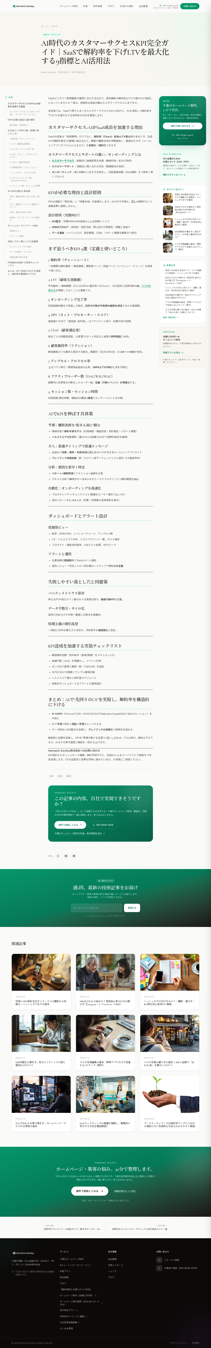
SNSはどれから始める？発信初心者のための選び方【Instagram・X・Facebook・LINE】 (183, 280)
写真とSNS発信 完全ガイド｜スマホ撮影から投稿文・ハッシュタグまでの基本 (183, 271)
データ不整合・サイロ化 (21, 252)
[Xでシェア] (58, 856)
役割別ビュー (16, 231)
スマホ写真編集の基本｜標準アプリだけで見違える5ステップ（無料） (183, 303)
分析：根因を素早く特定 (21, 212)
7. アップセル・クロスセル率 (23, 173)
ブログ (111, 6)
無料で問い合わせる (180, 126)
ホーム (44, 26)
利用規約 (195, 1343)
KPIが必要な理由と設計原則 (21, 119)
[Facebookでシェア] (66, 856)
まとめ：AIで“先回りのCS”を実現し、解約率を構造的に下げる (24, 272)
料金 (85, 6)
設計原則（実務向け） (20, 125)
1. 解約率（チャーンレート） (22, 139)
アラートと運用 (17, 236)
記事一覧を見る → (170, 317)
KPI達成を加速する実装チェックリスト (23, 264)
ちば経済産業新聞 (68, 1322)
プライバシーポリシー (98, 916)
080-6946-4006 (104, 825)
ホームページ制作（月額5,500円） (77, 1295)
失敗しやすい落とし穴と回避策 (23, 241)
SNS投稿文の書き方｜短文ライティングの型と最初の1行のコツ (183, 296)
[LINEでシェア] (74, 856)
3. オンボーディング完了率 (22, 149)
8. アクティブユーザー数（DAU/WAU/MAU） (21, 179)
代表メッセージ (115, 1265)
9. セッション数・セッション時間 (25, 186)
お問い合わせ (189, 6)
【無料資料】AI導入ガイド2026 (75, 1289)
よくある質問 (66, 1328)
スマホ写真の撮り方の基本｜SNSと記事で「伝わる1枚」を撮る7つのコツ (183, 311)
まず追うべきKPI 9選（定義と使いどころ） (23, 132)
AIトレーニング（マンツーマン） (76, 1265)
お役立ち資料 (126, 6)
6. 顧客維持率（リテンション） (24, 167)
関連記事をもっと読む (125, 1191)
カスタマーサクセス (63, 160)
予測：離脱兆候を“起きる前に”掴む (25, 197)
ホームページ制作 (69, 6)
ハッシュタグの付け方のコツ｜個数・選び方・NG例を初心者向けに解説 (183, 289)
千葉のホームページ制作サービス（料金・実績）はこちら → (181, 361)
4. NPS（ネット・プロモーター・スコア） (25, 155)
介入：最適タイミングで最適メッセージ (25, 205)
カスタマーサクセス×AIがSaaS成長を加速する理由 (24, 105)
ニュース (112, 1271)
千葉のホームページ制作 (72, 1259)
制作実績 (97, 6)
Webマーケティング (51, 34)
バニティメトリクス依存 (21, 247)
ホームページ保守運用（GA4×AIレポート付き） (80, 1303)
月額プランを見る (171, 352)
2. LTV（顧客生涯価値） (21, 144)
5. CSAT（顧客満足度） (20, 162)
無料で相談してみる (68, 825)
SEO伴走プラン (67, 1310)
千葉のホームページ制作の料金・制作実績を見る (78, 833)
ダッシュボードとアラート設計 (23, 225)
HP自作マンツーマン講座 (72, 1316)
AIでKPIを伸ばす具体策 (19, 191)
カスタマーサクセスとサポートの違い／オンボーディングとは (25, 113)
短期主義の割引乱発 (19, 257)
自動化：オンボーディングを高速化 (25, 219)
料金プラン (65, 1271)
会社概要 (143, 6)
